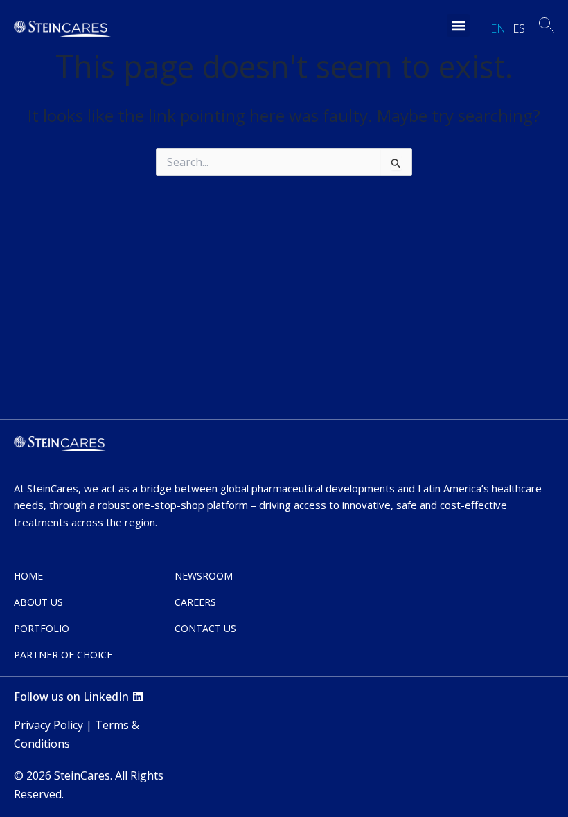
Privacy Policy (48, 725)
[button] (458, 25)
